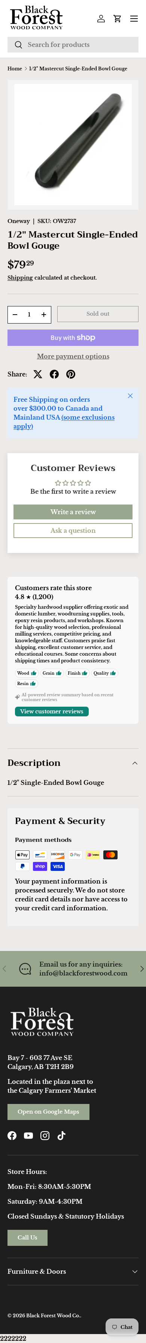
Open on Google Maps (48, 1111)
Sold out (97, 314)
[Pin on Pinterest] (71, 374)
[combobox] (73, 44)
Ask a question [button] (73, 530)
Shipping (20, 277)
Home (14, 69)
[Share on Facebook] (54, 374)
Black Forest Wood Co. (53, 1315)
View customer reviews (51, 711)
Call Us (27, 1237)
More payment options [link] (73, 356)
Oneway (18, 221)
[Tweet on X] (38, 374)
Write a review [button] (73, 512)
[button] (117, 18)
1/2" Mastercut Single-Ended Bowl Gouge (78, 69)
